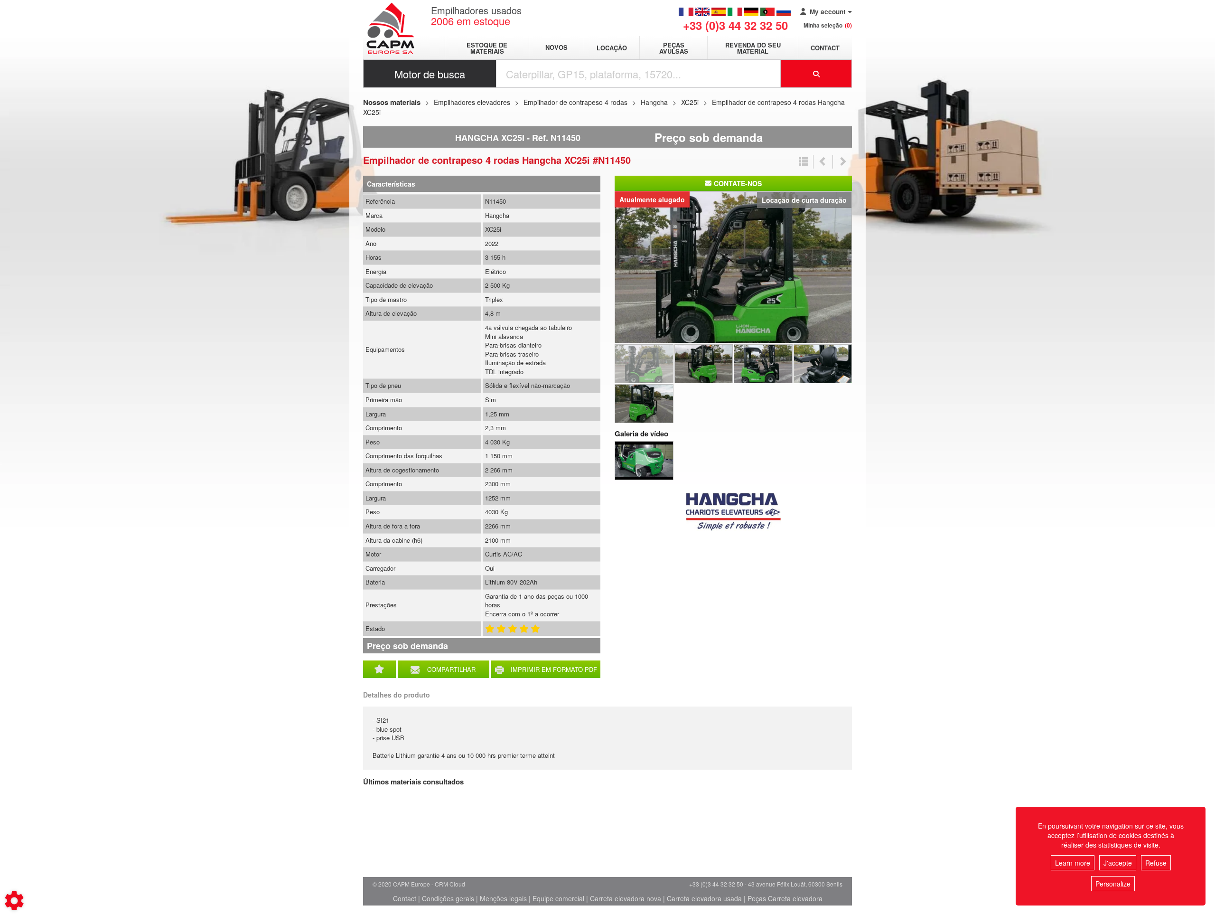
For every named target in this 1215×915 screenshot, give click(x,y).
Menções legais (503, 898)
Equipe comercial (558, 898)
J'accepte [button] (1117, 863)
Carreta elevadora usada (704, 898)
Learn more (1072, 863)
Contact (825, 48)
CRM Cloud (450, 884)
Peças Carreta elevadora (785, 898)
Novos (556, 47)
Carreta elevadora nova (625, 898)
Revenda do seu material (753, 48)
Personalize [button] (1113, 883)
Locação (612, 48)
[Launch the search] (816, 73)
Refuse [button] (1156, 863)
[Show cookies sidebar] (14, 900)
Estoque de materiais (487, 48)
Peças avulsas (673, 48)
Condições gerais (448, 898)
